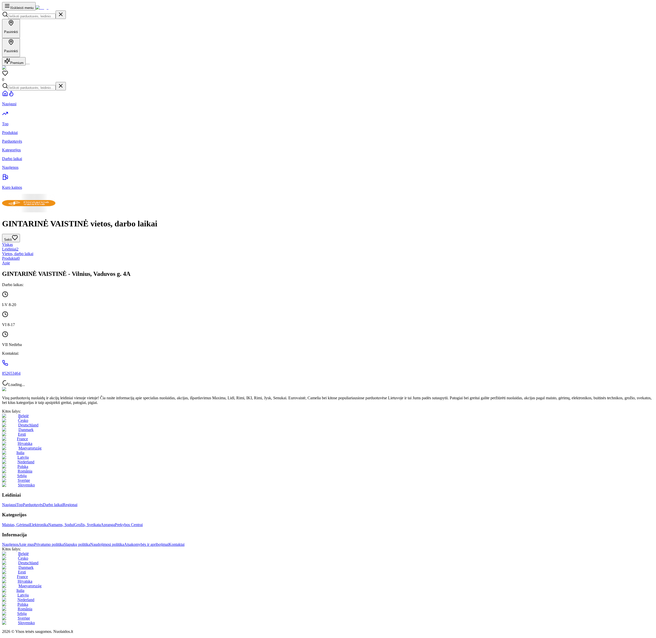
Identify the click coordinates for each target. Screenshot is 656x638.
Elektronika (38, 524)
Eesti (22, 434)
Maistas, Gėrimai (15, 524)
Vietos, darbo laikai (17, 254)
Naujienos (10, 544)
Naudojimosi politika (107, 544)
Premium (17, 63)
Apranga (108, 524)
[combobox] (32, 16)
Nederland (25, 462)
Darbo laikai (53, 505)
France (22, 439)
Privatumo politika (49, 544)
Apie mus (26, 544)
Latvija (23, 457)
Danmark (26, 429)
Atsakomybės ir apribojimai (146, 544)
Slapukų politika (77, 544)
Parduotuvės (33, 505)
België (23, 416)
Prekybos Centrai (129, 524)
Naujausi (9, 505)
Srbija (22, 476)
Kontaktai (176, 544)
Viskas (7, 244)
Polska (22, 466)
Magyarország (30, 448)
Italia (20, 453)
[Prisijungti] (28, 64)
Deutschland (28, 425)
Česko (23, 420)
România (25, 471)
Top (19, 505)
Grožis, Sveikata (87, 524)
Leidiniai (10, 249)
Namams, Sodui (61, 524)
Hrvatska (25, 443)
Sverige (24, 480)
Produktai (11, 258)
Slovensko (26, 485)
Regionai (70, 505)
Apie (6, 263)
